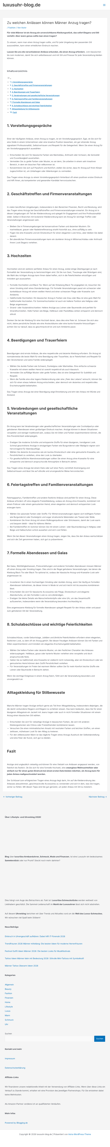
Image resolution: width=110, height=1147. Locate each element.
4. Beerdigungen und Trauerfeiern (26, 92)
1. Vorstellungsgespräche (22, 82)
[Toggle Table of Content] (9, 78)
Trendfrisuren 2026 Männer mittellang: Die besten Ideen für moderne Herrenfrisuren (43, 944)
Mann (7, 1015)
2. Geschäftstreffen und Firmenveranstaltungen (32, 85)
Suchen (8, 1033)
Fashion (11, 27)
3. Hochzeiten (17, 89)
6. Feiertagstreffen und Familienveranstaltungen (32, 99)
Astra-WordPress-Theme (79, 1134)
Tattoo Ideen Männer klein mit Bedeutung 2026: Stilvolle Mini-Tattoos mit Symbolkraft (44, 958)
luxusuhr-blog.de (22, 5)
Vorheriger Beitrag (12, 797)
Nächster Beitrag (98, 797)
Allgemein (9, 984)
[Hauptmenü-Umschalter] (104, 5)
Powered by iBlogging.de (16, 1123)
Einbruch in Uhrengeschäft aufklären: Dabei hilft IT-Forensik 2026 (35, 936)
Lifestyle (9, 1007)
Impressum (10, 1058)
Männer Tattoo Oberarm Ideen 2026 (21, 966)
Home (7, 1002)
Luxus (7, 1011)
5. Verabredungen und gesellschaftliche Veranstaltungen (36, 95)
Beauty (8, 989)
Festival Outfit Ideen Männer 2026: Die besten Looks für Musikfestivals (37, 951)
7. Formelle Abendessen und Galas (25, 102)
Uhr (6, 1024)
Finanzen (9, 998)
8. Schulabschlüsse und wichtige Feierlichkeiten (32, 106)
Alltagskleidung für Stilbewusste (25, 109)
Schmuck (9, 1020)
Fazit (15, 112)
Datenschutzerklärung (15, 1068)
